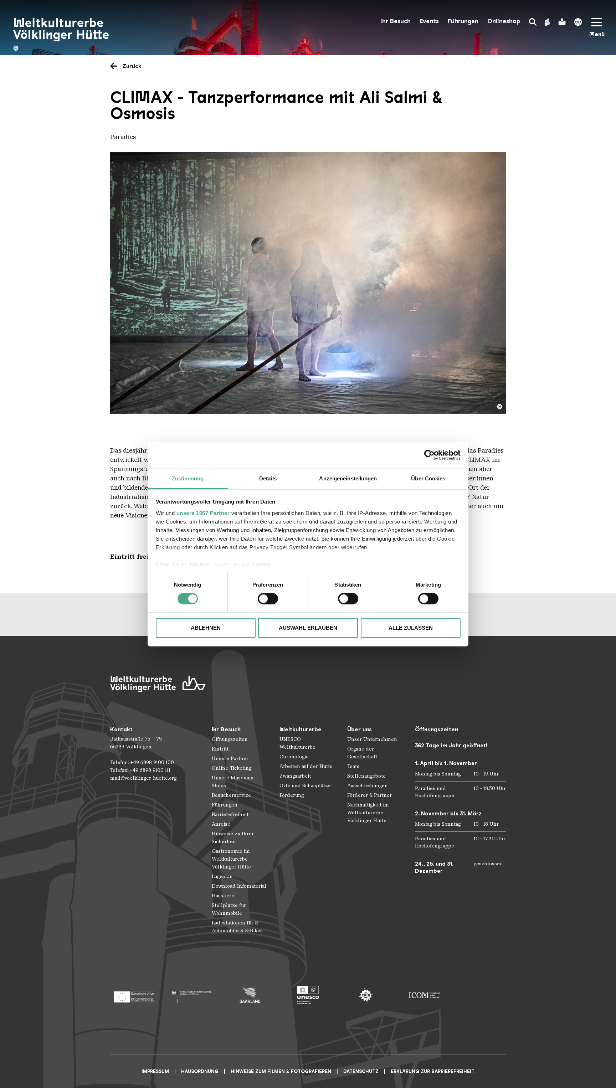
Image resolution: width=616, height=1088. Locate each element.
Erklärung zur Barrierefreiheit (432, 1071)
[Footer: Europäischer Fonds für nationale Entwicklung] (134, 995)
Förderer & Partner (369, 795)
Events (429, 21)
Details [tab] (268, 478)
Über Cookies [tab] (428, 478)
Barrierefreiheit (230, 814)
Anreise (221, 824)
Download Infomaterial (239, 886)
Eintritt (220, 749)
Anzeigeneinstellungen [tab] (348, 478)
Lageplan (222, 876)
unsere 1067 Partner (203, 513)
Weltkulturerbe (300, 729)
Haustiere (223, 895)
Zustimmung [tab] (188, 478)
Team (353, 766)
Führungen (463, 21)
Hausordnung (200, 1071)
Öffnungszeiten (230, 739)
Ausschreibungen (367, 785)
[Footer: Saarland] (250, 995)
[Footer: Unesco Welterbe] (308, 995)
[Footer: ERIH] (366, 995)
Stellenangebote (366, 776)
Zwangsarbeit (295, 776)
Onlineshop (503, 21)
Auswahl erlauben (308, 628)
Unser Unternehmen (372, 739)
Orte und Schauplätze (305, 785)
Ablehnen (206, 628)
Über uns (359, 729)
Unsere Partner (230, 758)
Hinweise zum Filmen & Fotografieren (281, 1071)
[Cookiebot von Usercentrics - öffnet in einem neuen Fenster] (429, 455)
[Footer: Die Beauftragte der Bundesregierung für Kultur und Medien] (192, 995)
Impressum (155, 1071)
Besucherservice (231, 795)
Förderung (291, 795)
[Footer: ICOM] (424, 995)
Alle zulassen (411, 628)
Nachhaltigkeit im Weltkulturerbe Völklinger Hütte (368, 812)
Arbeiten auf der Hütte (306, 766)
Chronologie (294, 756)
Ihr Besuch (395, 21)
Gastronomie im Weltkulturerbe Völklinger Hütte (231, 859)
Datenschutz (361, 1071)
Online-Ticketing (231, 768)
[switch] (268, 598)
